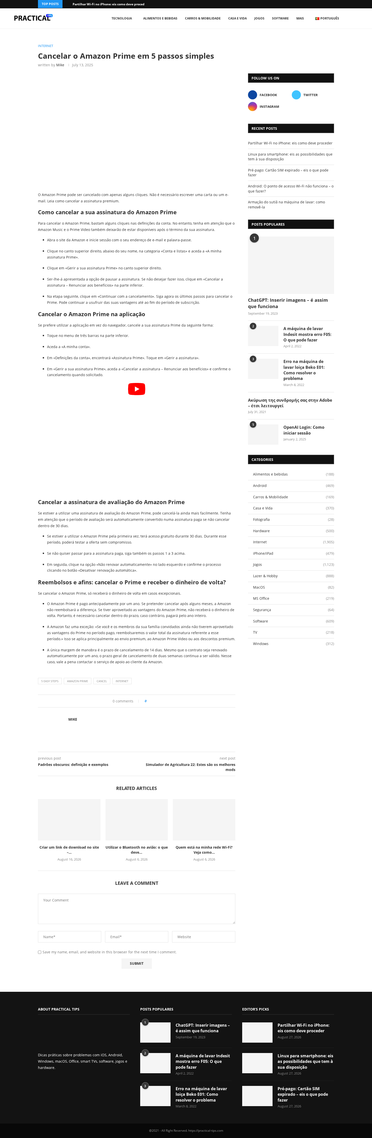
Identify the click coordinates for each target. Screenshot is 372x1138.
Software (280, 18)
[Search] (360, 18)
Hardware (293, 530)
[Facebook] (326, 4)
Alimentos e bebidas (160, 18)
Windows (293, 643)
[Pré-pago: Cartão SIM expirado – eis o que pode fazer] (257, 1096)
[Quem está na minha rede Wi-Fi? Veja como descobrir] (204, 820)
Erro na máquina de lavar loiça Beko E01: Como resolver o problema (304, 370)
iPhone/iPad (293, 553)
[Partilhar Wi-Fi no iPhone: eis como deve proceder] (257, 1032)
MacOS (293, 587)
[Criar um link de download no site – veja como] (69, 820)
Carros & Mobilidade (203, 18)
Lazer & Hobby (293, 575)
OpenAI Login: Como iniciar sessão (303, 430)
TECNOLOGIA (122, 18)
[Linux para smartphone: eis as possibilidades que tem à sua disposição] (257, 1063)
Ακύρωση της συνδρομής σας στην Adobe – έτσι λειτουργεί (290, 403)
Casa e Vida (237, 18)
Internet (122, 681)
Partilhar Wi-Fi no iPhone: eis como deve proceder (110, 4)
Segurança (293, 609)
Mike (60, 64)
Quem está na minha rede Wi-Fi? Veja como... (204, 850)
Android (293, 485)
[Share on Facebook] (152, 701)
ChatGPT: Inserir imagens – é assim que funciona (288, 303)
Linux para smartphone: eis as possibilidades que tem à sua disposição (305, 1061)
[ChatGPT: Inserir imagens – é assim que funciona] (291, 265)
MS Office (293, 598)
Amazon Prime (77, 681)
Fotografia (293, 519)
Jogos (259, 18)
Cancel (102, 681)
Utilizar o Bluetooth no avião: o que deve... (137, 850)
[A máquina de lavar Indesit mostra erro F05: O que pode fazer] (263, 336)
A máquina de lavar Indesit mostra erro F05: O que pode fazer (307, 334)
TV (293, 632)
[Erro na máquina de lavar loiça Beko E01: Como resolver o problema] (263, 369)
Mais (300, 18)
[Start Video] (136, 438)
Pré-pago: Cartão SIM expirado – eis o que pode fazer (303, 1094)
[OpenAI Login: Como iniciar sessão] (263, 434)
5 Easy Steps (49, 681)
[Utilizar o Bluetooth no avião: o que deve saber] (137, 820)
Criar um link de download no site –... (69, 850)
